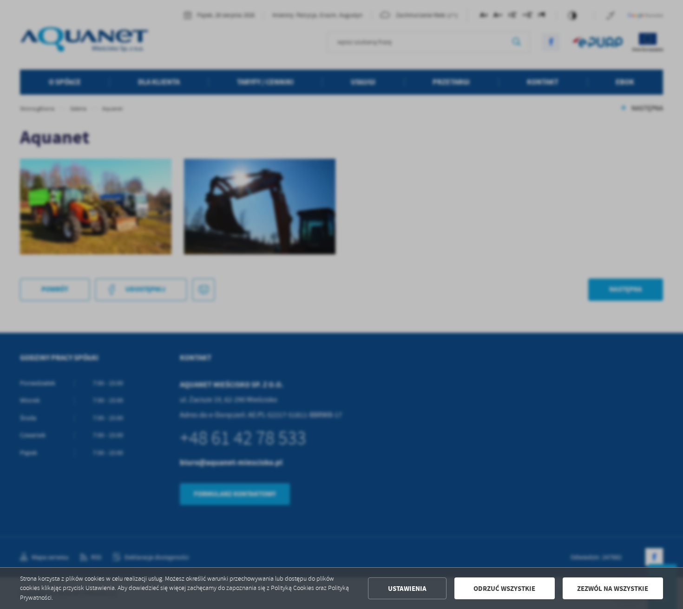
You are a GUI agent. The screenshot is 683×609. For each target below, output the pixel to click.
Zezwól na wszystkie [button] (612, 588)
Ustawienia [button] (407, 588)
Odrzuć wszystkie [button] (504, 588)
